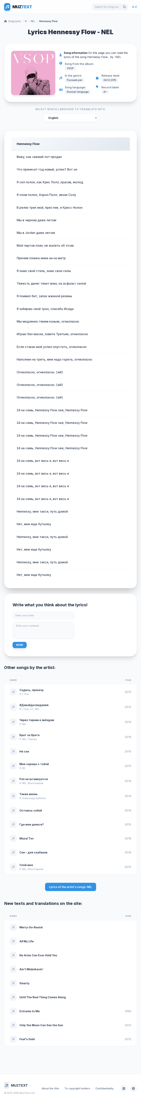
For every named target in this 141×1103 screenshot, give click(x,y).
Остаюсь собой (30, 810)
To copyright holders (77, 1088)
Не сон (24, 751)
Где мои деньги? (31, 824)
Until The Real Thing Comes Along (42, 997)
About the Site (50, 1088)
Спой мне (26, 865)
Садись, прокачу (31, 690)
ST (32, 709)
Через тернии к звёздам (36, 720)
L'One (25, 694)
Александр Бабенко (34, 798)
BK (23, 768)
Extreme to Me (29, 1011)
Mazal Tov (26, 838)
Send (19, 644)
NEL (33, 21)
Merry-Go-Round (30, 927)
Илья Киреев (35, 783)
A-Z (134, 6)
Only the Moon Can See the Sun (41, 1025)
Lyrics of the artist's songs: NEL (70, 887)
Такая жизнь (28, 794)
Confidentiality (104, 1088)
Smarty (24, 983)
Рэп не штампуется (33, 779)
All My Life (26, 941)
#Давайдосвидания (33, 705)
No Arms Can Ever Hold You (38, 955)
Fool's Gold (27, 1039)
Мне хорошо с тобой (34, 764)
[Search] (124, 7)
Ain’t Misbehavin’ (31, 969)
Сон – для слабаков (33, 852)
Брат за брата (29, 735)
